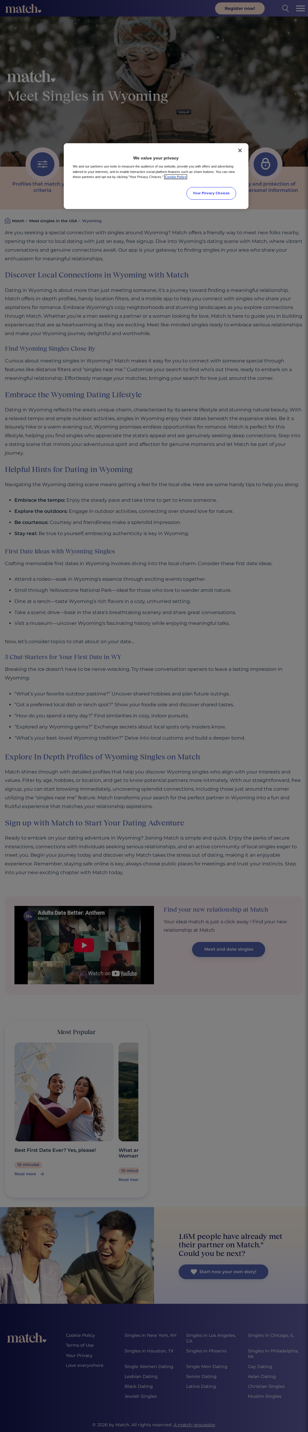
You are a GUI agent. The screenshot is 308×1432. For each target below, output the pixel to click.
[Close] (240, 150)
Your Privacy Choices (211, 193)
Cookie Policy (175, 177)
